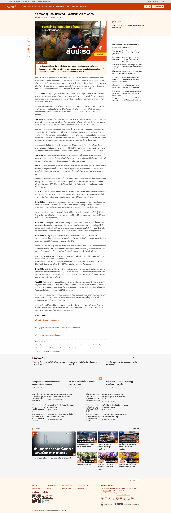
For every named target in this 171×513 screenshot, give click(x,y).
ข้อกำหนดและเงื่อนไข (67, 485)
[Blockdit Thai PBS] (128, 498)
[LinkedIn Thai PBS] (132, 498)
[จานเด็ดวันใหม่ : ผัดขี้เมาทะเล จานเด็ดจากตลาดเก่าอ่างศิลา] (129, 457)
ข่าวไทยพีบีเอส (55, 351)
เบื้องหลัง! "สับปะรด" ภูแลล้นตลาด (47, 320)
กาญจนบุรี (91, 345)
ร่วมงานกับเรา (50, 488)
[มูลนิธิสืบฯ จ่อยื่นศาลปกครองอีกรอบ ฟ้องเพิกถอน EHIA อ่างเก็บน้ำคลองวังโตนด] (39, 397)
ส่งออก (62, 345)
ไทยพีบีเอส (46, 351)
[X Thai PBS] (106, 498)
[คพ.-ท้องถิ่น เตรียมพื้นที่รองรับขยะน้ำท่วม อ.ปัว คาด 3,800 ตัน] (85, 370)
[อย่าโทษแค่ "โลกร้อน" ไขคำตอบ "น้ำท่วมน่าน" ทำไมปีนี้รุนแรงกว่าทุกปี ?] (39, 408)
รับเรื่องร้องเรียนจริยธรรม (83, 485)
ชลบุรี (76, 345)
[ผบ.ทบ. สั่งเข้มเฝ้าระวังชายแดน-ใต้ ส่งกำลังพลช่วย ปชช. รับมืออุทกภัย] (116, 93)
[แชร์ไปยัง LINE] (28, 49)
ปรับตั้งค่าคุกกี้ (80, 488)
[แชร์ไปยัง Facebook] (28, 41)
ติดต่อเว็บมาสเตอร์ (67, 488)
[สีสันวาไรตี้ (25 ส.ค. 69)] (87, 457)
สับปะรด (38, 345)
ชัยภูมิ (51, 348)
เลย (98, 345)
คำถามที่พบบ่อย (36, 488)
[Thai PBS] (11, 6)
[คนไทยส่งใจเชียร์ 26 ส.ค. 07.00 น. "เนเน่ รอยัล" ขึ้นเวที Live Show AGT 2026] (116, 58)
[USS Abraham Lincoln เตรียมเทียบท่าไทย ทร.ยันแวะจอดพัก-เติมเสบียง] (128, 34)
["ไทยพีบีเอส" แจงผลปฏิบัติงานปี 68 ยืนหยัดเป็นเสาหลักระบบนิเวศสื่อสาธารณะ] (116, 66)
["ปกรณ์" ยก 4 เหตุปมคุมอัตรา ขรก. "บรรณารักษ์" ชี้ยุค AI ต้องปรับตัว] (116, 52)
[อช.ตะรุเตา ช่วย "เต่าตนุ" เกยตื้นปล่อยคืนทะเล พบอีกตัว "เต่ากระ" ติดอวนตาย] (48, 370)
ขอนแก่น (87, 348)
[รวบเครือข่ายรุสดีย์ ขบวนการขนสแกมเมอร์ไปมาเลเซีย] (87, 437)
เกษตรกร (55, 345)
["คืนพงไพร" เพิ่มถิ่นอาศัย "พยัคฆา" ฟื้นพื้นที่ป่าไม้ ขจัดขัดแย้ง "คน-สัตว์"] (39, 417)
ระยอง (45, 348)
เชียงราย (38, 348)
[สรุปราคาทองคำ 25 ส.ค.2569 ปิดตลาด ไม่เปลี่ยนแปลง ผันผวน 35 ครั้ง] (116, 99)
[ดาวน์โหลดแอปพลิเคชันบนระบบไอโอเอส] (47, 496)
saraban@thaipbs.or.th (123, 495)
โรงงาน (69, 345)
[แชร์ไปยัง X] (28, 45)
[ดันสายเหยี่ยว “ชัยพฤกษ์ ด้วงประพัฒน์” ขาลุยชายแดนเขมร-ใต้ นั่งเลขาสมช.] (116, 79)
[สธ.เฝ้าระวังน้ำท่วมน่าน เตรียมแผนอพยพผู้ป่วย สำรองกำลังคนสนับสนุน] (93, 417)
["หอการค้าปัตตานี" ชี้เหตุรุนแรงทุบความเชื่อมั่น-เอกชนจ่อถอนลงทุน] (116, 86)
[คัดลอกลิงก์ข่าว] (28, 56)
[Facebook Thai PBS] (102, 498)
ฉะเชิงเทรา (78, 348)
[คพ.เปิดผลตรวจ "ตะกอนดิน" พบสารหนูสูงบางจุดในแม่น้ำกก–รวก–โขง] (122, 370)
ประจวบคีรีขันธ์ (69, 348)
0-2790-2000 (107, 491)
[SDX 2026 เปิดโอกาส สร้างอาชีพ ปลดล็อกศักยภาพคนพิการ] (108, 457)
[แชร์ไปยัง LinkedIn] (28, 52)
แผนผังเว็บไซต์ (35, 485)
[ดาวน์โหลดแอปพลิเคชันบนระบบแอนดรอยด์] (47, 501)
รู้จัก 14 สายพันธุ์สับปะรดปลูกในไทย (47, 335)
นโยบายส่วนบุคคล (51, 485)
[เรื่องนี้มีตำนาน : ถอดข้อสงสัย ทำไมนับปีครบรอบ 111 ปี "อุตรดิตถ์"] (129, 437)
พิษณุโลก (83, 345)
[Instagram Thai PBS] (109, 498)
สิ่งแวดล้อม (37, 18)
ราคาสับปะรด (47, 345)
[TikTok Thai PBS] (124, 498)
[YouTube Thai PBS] (121, 498)
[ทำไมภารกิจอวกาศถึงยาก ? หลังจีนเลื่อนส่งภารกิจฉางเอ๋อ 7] (54, 443)
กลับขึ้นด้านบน (133, 480)
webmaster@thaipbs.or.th (114, 493)
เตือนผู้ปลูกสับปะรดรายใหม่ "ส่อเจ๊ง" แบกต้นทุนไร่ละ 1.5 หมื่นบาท (57, 327)
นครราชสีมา (59, 348)
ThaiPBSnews (95, 348)
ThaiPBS (38, 351)
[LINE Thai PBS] (117, 498)
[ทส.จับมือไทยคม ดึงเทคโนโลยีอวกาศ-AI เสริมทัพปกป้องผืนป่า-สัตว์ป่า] (93, 408)
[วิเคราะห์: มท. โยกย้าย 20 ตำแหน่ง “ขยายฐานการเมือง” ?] (108, 437)
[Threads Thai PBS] (113, 498)
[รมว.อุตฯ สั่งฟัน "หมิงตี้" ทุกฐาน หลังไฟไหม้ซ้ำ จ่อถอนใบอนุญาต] (116, 72)
